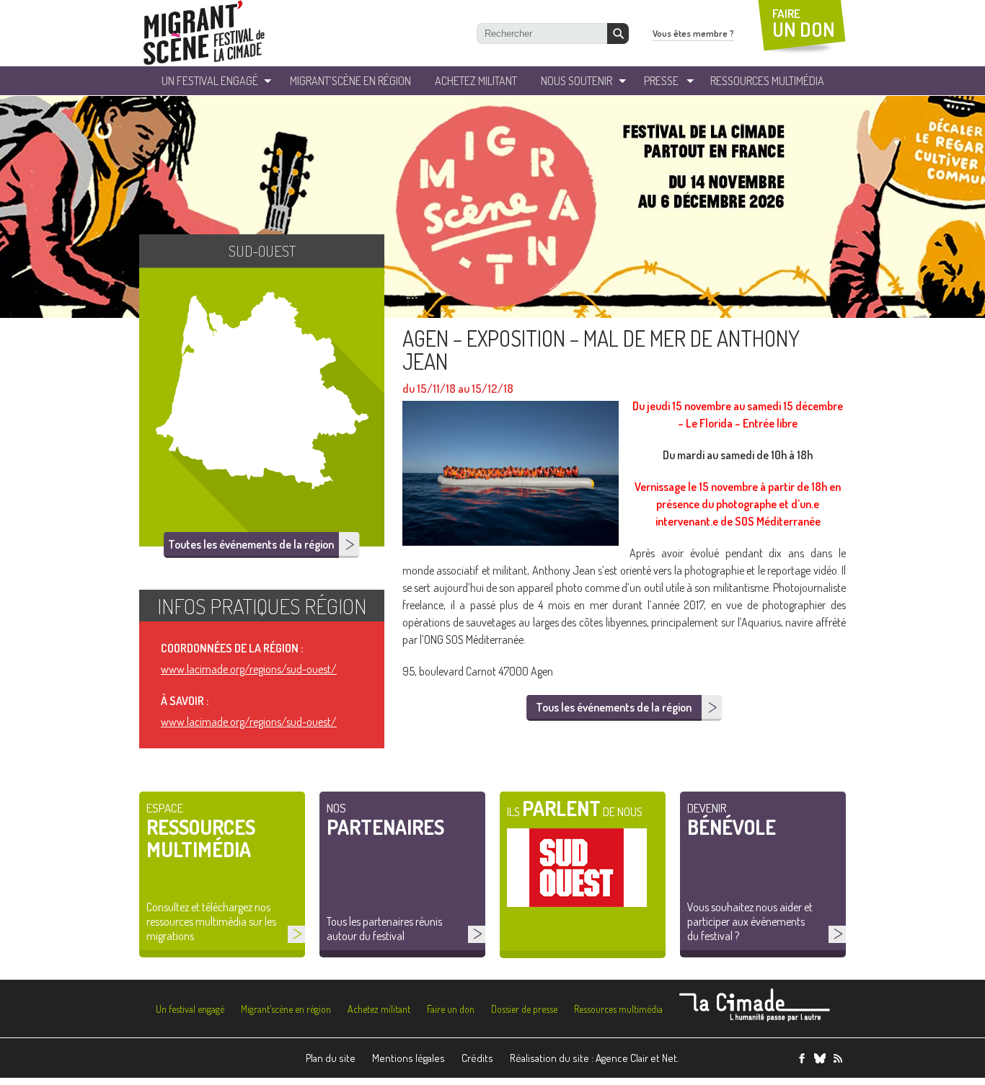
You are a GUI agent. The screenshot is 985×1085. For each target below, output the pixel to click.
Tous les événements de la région (614, 707)
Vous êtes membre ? (693, 33)
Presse (661, 81)
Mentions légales (408, 1058)
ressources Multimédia (767, 81)
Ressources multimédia (618, 1009)
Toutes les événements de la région (251, 544)
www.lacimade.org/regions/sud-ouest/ (249, 669)
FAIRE (803, 23)
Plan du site (330, 1058)
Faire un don (450, 1009)
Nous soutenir (576, 81)
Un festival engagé (190, 1009)
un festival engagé (210, 81)
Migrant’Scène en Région (350, 81)
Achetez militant (476, 81)
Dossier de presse (524, 1009)
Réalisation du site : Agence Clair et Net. (594, 1058)
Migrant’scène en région (286, 1009)
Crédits (477, 1058)
